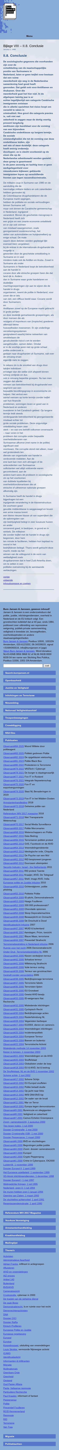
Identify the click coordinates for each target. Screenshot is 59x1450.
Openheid (8, 1376)
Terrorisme (8, 1423)
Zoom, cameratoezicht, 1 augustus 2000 (24, 1122)
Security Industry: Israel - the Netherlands (24, 867)
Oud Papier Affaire (12, 1384)
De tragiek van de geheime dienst (20, 1299)
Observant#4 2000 (13, 1149)
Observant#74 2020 (13, 791)
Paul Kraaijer (9, 1396)
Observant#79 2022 (13, 768)
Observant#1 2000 (13, 1160)
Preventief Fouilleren (14, 1407)
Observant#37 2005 (13, 983)
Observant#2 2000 (13, 1156)
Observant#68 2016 (13, 832)
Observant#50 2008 (13, 913)
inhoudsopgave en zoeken (17, 583)
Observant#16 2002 (13, 1083)
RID (5, 1419)
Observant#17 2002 (13, 1079)
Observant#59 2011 (13, 871)
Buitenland (8, 1283)
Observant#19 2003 (13, 1063)
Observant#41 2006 (13, 963)
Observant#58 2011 (13, 875)
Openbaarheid (13, 680)
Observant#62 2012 (13, 855)
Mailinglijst (11, 1242)
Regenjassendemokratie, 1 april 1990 (22, 1203)
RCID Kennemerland (14, 1411)
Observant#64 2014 (13, 847)
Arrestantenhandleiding (15, 802)
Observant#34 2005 (13, 994)
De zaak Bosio (10, 1302)
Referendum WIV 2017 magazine (20, 813)
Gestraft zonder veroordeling (18, 975)
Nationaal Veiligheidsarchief (21, 710)
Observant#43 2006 (13, 955)
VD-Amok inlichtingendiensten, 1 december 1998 (28, 1176)
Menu (29, 36)
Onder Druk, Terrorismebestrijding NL (22, 951)
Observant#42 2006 (13, 959)
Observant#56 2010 (13, 886)
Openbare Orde (11, 1372)
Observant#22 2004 (13, 1044)
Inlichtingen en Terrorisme (20, 695)
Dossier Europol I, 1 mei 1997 (18, 1180)
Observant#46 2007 (13, 932)
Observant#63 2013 (13, 851)
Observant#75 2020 (13, 784)
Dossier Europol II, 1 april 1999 (19, 1168)
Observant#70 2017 (13, 824)
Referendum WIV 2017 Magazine (23, 1213)
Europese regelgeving (14, 1334)
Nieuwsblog (12, 702)
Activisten (8, 1256)
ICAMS (6, 1353)
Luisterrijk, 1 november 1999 (18, 1164)
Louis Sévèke (10, 1349)
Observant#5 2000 (13, 1145)
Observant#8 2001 (13, 1114)
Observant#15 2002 (13, 1087)
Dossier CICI (9, 1318)
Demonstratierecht (12, 1306)
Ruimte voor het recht (14, 948)
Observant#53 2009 (13, 901)
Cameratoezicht (11, 1291)
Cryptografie (9, 1295)
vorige (6, 576)
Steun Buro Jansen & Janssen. (19, 651)
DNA (5, 1314)
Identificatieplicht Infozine (16, 924)
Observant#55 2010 (13, 893)
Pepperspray (10, 1400)
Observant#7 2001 (13, 1118)
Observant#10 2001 (13, 1106)
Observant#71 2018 (13, 817)
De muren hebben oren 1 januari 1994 (23, 1191)
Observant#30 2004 (13, 1013)
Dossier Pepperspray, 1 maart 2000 (21, 1137)
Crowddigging (13, 725)
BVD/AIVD (8, 1287)
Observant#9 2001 (13, 1110)
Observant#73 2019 (13, 798)
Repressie (8, 1415)
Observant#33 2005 (13, 998)
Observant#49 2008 (13, 917)
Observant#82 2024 (13, 757)
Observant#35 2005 (13, 990)
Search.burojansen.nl (17, 673)
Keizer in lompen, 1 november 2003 (21, 1052)
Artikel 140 (8, 1279)
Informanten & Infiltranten (16, 1361)
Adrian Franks (10, 1264)
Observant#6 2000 (13, 1141)
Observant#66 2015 (13, 840)
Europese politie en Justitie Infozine (21, 882)
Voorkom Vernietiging (17, 1220)
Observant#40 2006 (13, 967)
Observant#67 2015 (13, 836)
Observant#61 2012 (13, 859)
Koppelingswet (10, 1345)
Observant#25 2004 (13, 1032)
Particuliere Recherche (15, 1392)
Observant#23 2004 (13, 1040)
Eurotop (7, 1341)
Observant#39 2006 (13, 971)
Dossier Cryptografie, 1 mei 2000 (20, 1129)
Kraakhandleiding (15, 1235)
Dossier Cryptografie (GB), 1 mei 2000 (23, 1133)
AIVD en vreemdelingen (15, 1271)
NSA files (10, 733)
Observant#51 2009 (13, 909)
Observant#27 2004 (13, 1025)
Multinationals (10, 1368)
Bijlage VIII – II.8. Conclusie (23, 46)
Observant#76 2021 (13, 780)
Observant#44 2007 (13, 940)
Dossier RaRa (10, 1322)
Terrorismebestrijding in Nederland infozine (25, 944)
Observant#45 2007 (13, 936)
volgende (8, 580)
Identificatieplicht (11, 1357)
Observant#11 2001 (13, 1102)
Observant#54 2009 (13, 897)
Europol (7, 1337)
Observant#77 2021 (13, 776)
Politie (6, 1403)
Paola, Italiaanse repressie (17, 1388)
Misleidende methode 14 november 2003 (24, 1048)
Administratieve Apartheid (16, 1260)
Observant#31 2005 (13, 1009)
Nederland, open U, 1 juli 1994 (19, 1188)
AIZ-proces (9, 1275)
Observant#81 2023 (13, 761)
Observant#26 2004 (13, 1028)
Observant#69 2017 (13, 828)
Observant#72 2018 (13, 806)
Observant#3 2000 (13, 1153)
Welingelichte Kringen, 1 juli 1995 (20, 1184)
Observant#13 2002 (13, 1094)
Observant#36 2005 (13, 986)
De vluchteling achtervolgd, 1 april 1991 (23, 1199)
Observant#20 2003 (13, 1060)
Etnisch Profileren (12, 1326)
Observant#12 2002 (13, 1098)
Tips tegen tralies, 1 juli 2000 (18, 1126)
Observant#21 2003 (13, 1056)
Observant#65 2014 (13, 843)
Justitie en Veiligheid (17, 688)
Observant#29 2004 (13, 1017)
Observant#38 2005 (13, 979)
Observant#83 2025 (13, 753)
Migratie (7, 1364)
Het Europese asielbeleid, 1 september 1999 (26, 1172)
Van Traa (8, 1427)
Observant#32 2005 (13, 1005)
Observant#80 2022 (13, 765)
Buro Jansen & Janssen (15, 641)
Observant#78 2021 (13, 772)
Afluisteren (8, 1267)
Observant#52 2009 (13, 905)
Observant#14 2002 (13, 1090)
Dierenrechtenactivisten (15, 1310)
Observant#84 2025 (13, 746)
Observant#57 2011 (13, 878)
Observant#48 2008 (13, 920)
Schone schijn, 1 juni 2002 (16, 1075)
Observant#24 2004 (13, 1036)
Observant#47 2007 (13, 928)
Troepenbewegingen (16, 717)
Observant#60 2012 (13, 863)
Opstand (7, 1380)
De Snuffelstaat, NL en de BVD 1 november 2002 (28, 1071)
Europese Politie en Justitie (17, 1330)
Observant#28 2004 (13, 1021)
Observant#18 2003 (13, 1067)
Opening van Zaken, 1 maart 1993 (21, 1195)
